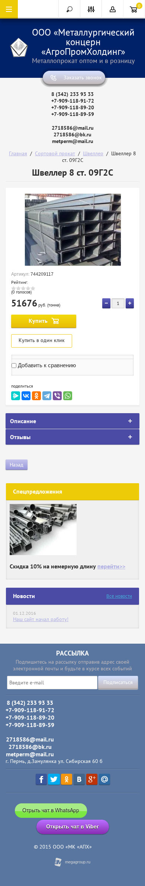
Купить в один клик (42, 340)
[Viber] (57, 395)
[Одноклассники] (36, 395)
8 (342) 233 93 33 (72, 94)
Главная (18, 153)
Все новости (119, 596)
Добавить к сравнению (46, 365)
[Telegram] (46, 395)
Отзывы (20, 437)
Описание (23, 421)
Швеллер (93, 153)
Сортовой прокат (55, 153)
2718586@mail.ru (73, 128)
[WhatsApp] (67, 395)
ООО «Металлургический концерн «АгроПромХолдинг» (83, 41)
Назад (16, 464)
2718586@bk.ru (72, 134)
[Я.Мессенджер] (15, 395)
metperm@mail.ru (72, 141)
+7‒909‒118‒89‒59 (72, 114)
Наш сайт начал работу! (40, 619)
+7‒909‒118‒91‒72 (72, 100)
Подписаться (118, 682)
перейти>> (111, 566)
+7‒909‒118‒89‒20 (72, 107)
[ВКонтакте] (26, 395)
